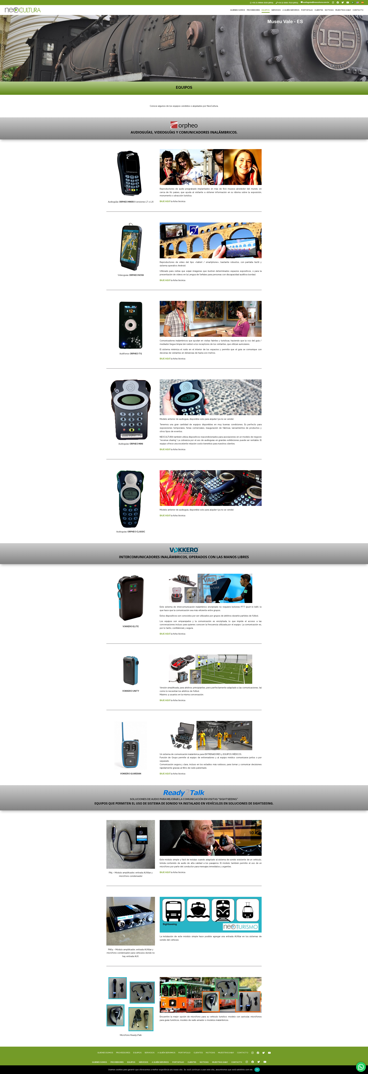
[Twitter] (343, 3)
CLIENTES (319, 10)
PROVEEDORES (253, 10)
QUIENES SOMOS (237, 10)
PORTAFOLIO (307, 10)
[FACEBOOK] (258, 1054)
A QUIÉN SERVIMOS (290, 10)
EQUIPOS (266, 10)
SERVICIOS (276, 10)
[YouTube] (347, 3)
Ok (257, 1069)
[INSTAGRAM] (252, 1054)
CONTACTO (358, 10)
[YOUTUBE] (269, 1054)
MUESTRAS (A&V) (343, 10)
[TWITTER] (263, 1054)
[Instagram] (333, 3)
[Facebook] (338, 3)
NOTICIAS (329, 10)
